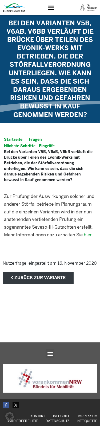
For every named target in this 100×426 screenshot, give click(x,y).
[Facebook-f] (6, 405)
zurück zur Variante (39, 277)
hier (88, 235)
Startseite (13, 139)
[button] (51, 8)
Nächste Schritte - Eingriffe (29, 145)
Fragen (35, 139)
